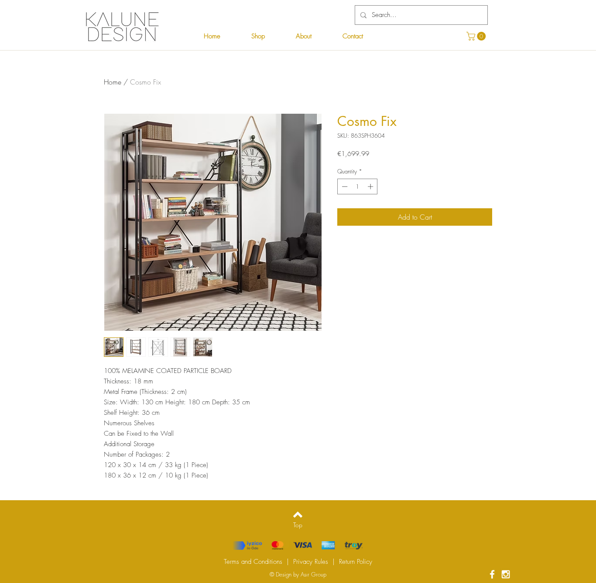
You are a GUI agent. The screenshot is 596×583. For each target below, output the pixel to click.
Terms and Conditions (253, 561)
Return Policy (355, 561)
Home (112, 82)
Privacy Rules (310, 561)
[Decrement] (344, 186)
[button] (477, 36)
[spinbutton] (357, 186)
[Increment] (371, 186)
